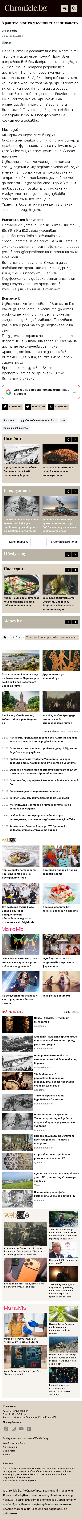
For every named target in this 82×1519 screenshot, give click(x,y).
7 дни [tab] (67, 1011)
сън (63, 420)
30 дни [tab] (75, 1011)
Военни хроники (43, 1048)
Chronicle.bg (10, 31)
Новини (7, 1454)
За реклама (9, 1450)
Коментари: (18, 542)
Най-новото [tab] (51, 731)
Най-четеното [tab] (70, 731)
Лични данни (10, 1447)
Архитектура (42, 1067)
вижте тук (23, 1477)
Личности (40, 1026)
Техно (37, 1185)
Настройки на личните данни (19, 1480)
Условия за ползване (14, 1443)
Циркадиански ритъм (15, 428)
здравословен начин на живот (38, 420)
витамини (9, 420)
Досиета (39, 1089)
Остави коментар (65, 542)
